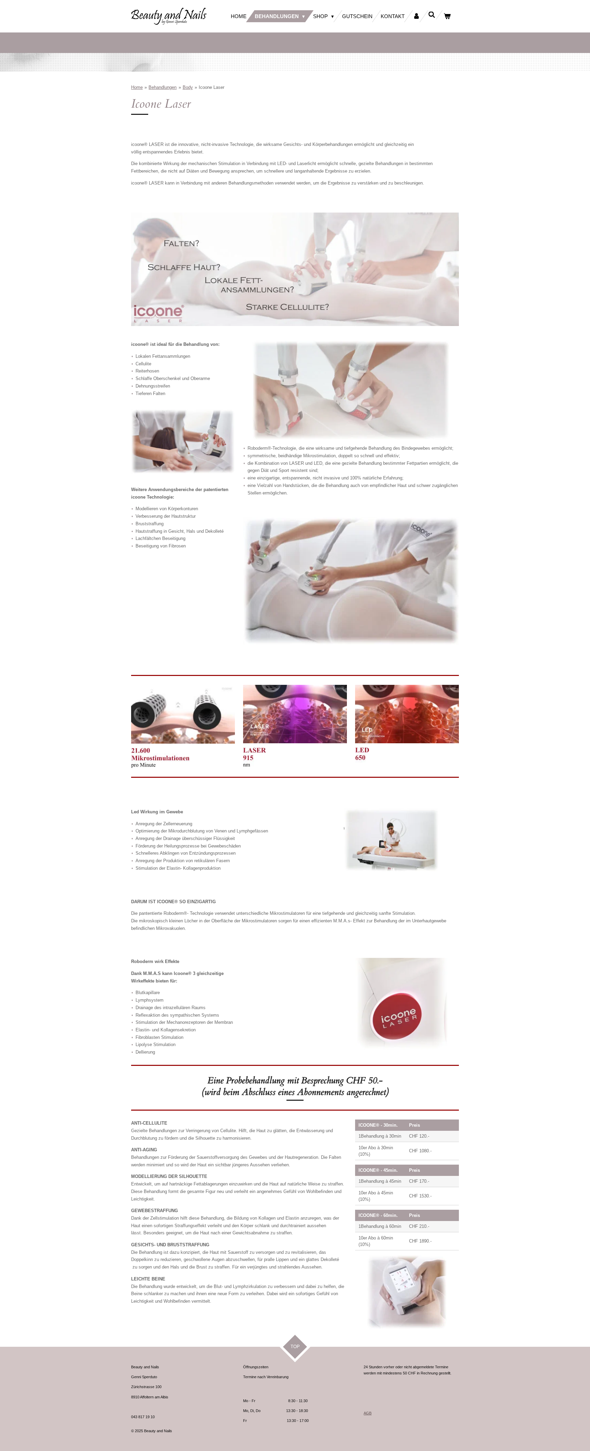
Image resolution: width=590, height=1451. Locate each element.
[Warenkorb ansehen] (447, 16)
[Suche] (431, 14)
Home (137, 87)
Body (188, 87)
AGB (367, 1413)
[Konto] (416, 16)
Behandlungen (163, 87)
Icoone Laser (211, 87)
